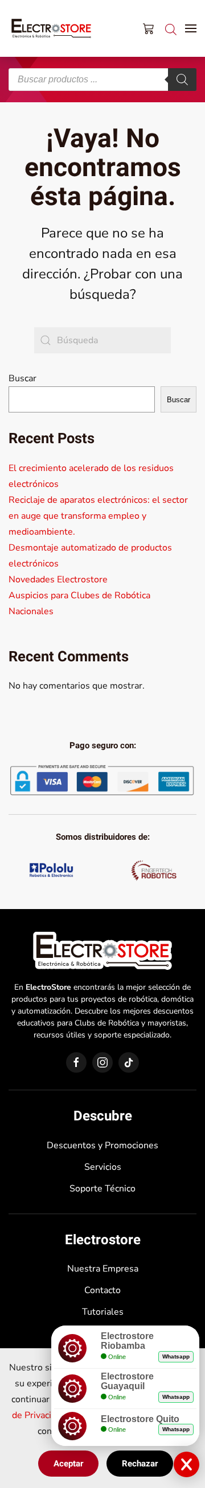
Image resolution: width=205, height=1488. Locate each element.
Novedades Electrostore (58, 579)
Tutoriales (103, 1312)
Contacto (102, 1290)
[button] (190, 28)
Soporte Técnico (102, 1188)
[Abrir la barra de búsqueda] (171, 28)
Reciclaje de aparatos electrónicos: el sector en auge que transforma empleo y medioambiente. (98, 516)
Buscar (22, 378)
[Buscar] (182, 79)
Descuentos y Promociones (102, 1145)
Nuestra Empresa (102, 1268)
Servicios (102, 1167)
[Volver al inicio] (51, 28)
